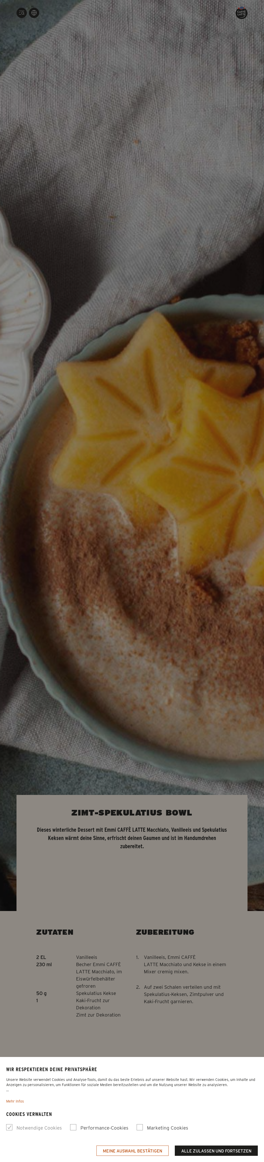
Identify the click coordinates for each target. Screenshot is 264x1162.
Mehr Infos (15, 1101)
